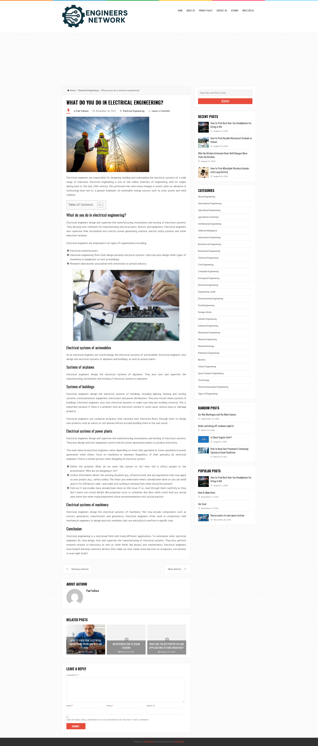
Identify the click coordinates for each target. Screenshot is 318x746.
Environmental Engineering (210, 298)
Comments (72, 675)
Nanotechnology (206, 346)
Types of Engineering (207, 393)
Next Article (174, 569)
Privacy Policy (205, 10)
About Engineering (206, 196)
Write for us (248, 10)
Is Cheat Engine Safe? (221, 437)
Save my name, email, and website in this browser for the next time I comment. (107, 719)
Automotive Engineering (209, 237)
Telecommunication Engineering (213, 387)
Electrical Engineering (88, 90)
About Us (190, 10)
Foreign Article (205, 312)
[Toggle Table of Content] (99, 205)
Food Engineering (206, 305)
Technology (203, 380)
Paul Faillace (82, 110)
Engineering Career (207, 291)
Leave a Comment (161, 110)
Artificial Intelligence (207, 230)
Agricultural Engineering (209, 210)
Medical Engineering (207, 339)
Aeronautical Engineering (209, 203)
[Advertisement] (159, 58)
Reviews (202, 359)
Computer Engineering (208, 271)
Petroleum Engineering (208, 353)
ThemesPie (149, 741)
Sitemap (234, 10)
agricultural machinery (208, 217)
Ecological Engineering (208, 278)
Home (180, 10)
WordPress (180, 741)
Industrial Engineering (208, 325)
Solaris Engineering (207, 366)
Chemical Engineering (208, 257)
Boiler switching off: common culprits (216, 426)
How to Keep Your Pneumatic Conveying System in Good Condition (229, 450)
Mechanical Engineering (209, 332)
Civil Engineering (205, 264)
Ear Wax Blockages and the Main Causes (217, 414)
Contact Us (221, 10)
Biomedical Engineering (209, 251)
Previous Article (80, 569)
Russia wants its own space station (227, 515)
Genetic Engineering (207, 319)
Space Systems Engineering (210, 373)
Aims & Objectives (206, 492)
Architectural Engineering (209, 223)
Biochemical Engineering (209, 244)
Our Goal (202, 504)
